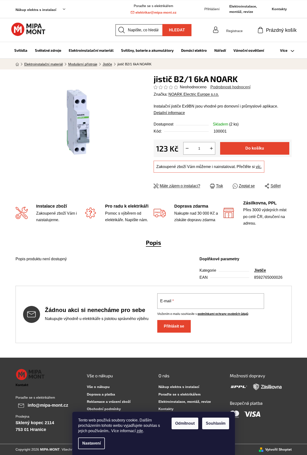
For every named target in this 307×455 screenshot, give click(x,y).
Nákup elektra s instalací (36, 10)
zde (140, 431)
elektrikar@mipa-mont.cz (155, 12)
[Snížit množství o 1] (187, 148)
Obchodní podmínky (104, 409)
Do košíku (254, 148)
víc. (259, 167)
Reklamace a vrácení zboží (109, 402)
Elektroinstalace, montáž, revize (243, 9)
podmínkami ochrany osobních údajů (223, 314)
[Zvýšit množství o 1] (211, 148)
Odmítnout (185, 423)
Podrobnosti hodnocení (230, 87)
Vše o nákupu (98, 387)
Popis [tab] (153, 242)
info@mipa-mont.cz (48, 405)
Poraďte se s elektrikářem (179, 394)
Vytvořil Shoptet (278, 449)
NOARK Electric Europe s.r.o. (193, 94)
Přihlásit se (174, 326)
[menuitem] (21, 50)
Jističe (260, 270)
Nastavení (91, 443)
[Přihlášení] (234, 26)
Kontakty (279, 9)
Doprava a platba (101, 394)
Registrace (234, 31)
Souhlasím (215, 423)
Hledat (177, 30)
